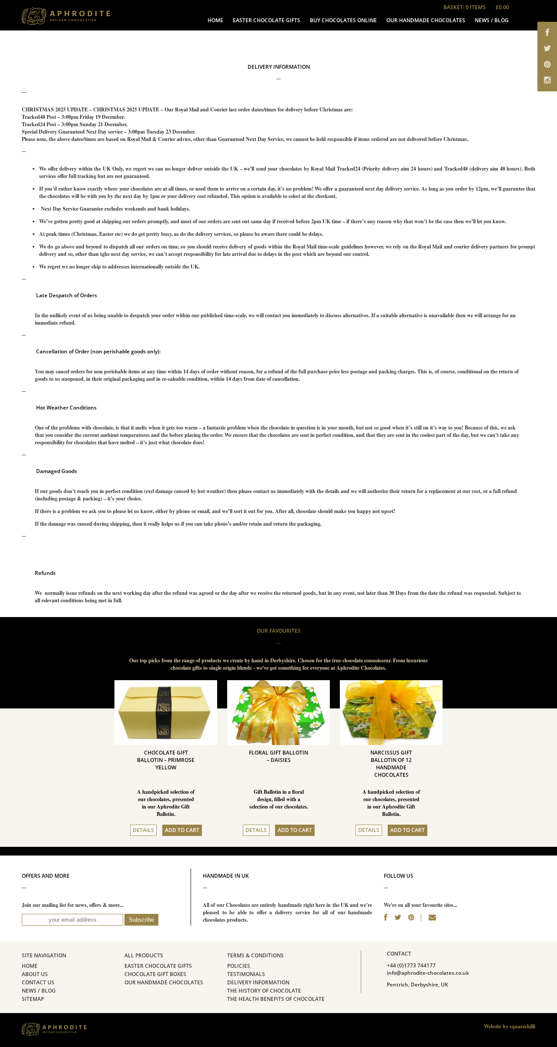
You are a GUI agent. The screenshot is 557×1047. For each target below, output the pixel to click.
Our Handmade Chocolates (425, 20)
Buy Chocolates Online (343, 20)
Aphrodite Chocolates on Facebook (547, 31)
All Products (143, 956)
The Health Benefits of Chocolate (276, 999)
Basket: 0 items (476, 7)
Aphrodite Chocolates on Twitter (547, 49)
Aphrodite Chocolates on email (547, 84)
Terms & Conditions (255, 956)
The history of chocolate (264, 991)
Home (215, 20)
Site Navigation (44, 956)
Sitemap (33, 999)
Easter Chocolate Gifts (266, 20)
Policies (238, 966)
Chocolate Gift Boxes (155, 974)
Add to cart (182, 830)
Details (143, 830)
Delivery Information (258, 983)
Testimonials (246, 974)
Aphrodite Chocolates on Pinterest (547, 66)
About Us (35, 974)
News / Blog (492, 20)
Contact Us (38, 983)
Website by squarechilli (509, 1026)
